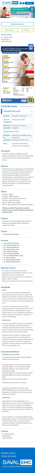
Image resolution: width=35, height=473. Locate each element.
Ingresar (29, 3)
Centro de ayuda (8, 456)
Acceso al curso (17, 24)
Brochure (9, 30)
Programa (25, 30)
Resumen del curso (12, 111)
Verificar (15, 279)
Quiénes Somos (8, 453)
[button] (23, 3)
